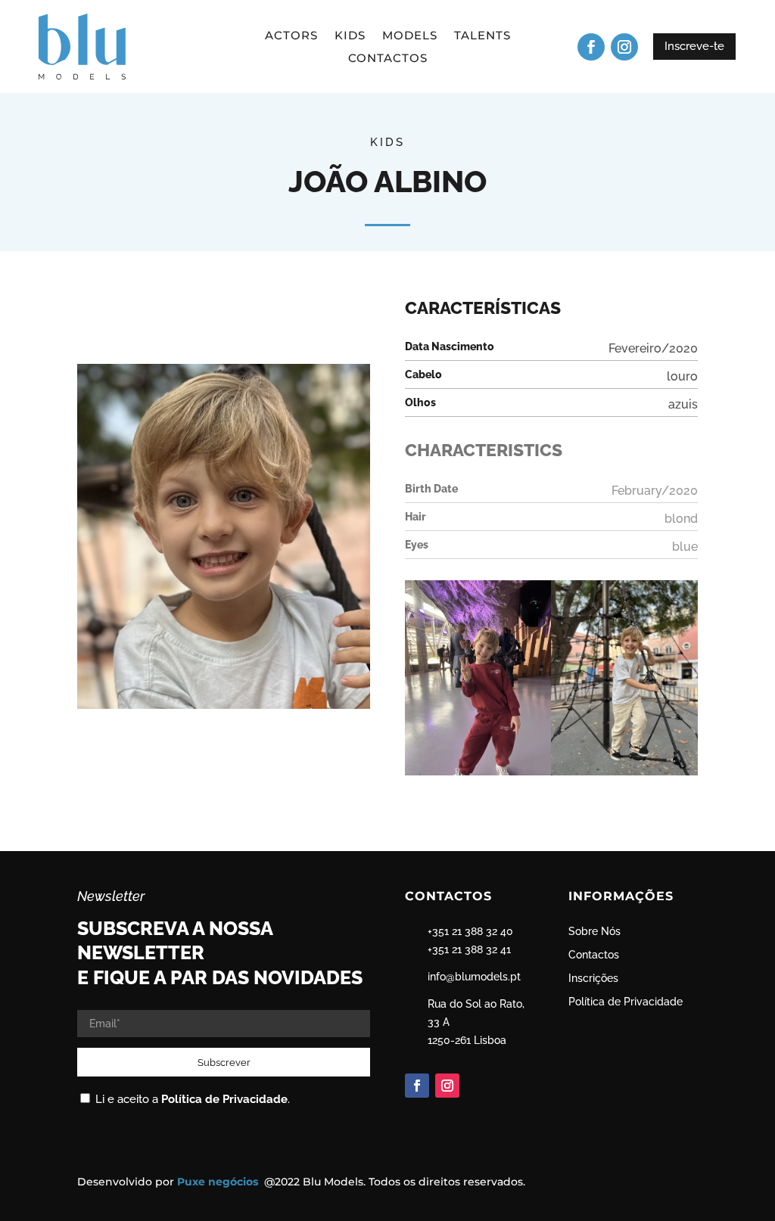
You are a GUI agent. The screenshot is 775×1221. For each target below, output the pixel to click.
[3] (624, 775)
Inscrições (593, 978)
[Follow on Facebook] (591, 47)
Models (409, 36)
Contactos (388, 59)
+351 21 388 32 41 (469, 949)
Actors (291, 36)
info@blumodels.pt (474, 977)
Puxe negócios (219, 1181)
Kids (350, 36)
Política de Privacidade (224, 1099)
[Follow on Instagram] (624, 47)
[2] (478, 775)
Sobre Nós (594, 931)
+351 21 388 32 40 (470, 931)
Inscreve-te (694, 46)
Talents (482, 36)
